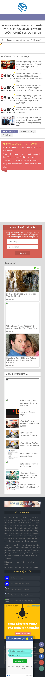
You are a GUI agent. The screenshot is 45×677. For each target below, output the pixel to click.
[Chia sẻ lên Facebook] (41, 656)
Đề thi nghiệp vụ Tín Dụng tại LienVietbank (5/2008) (29, 444)
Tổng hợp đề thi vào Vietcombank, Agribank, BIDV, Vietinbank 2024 (28, 475)
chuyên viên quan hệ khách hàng (18, 40)
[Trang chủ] (41, 644)
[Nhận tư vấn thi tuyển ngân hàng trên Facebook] (22, 504)
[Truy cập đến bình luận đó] (6, 578)
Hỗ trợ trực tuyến (17, 638)
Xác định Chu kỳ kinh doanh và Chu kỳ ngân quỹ (29, 486)
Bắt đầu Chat (20, 661)
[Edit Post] (1, 44)
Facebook (27, 666)
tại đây (35, 567)
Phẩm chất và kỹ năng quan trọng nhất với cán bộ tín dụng (28, 403)
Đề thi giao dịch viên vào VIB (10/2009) (29, 465)
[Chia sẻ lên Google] (41, 662)
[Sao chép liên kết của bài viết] (41, 668)
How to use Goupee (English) (27, 413)
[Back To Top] (41, 638)
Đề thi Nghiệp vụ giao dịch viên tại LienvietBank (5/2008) (29, 423)
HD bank (36, 40)
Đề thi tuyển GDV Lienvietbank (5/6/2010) (29, 434)
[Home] (2, 40)
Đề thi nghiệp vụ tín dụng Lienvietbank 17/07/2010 (22, 387)
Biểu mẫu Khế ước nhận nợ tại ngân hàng (28, 454)
